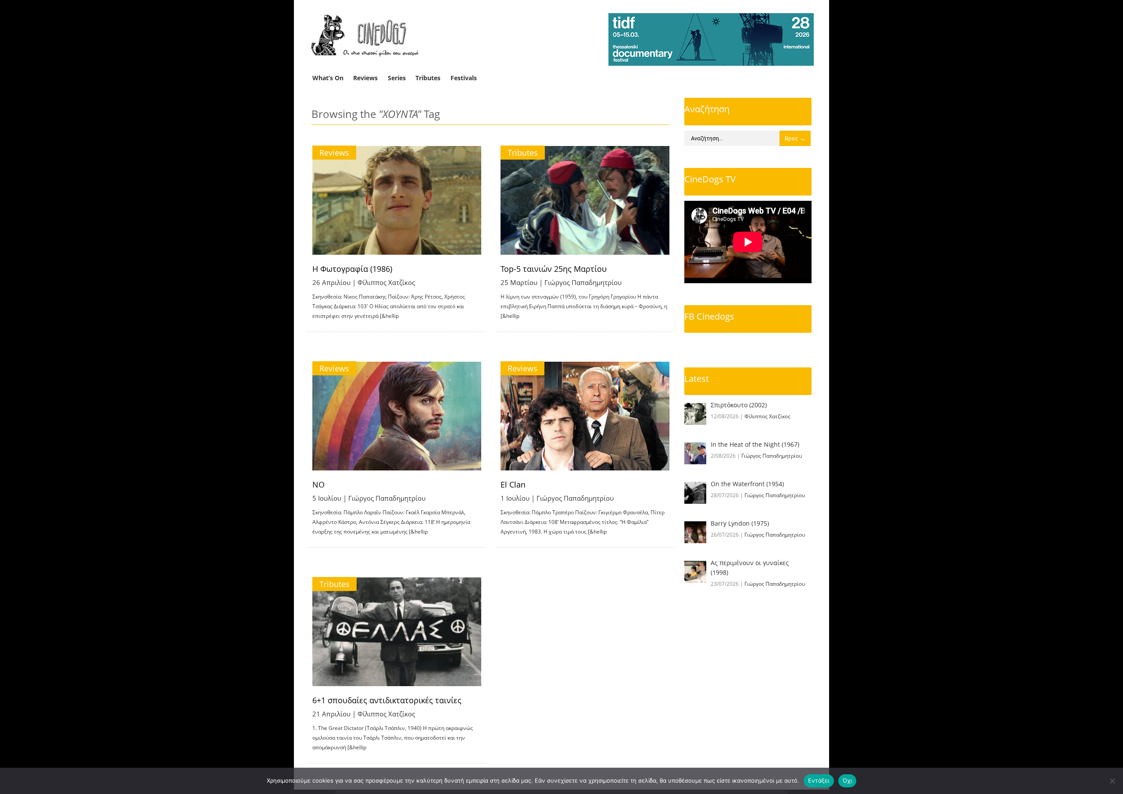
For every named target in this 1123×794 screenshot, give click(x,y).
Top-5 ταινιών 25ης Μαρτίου (554, 268)
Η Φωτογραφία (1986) (352, 268)
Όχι (847, 780)
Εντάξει (819, 780)
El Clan (513, 484)
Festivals (464, 78)
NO (318, 484)
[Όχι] (1112, 780)
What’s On (327, 78)
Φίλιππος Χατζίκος (386, 282)
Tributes (427, 78)
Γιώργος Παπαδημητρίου (583, 282)
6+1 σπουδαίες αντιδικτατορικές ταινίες (386, 700)
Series (397, 78)
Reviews (365, 78)
